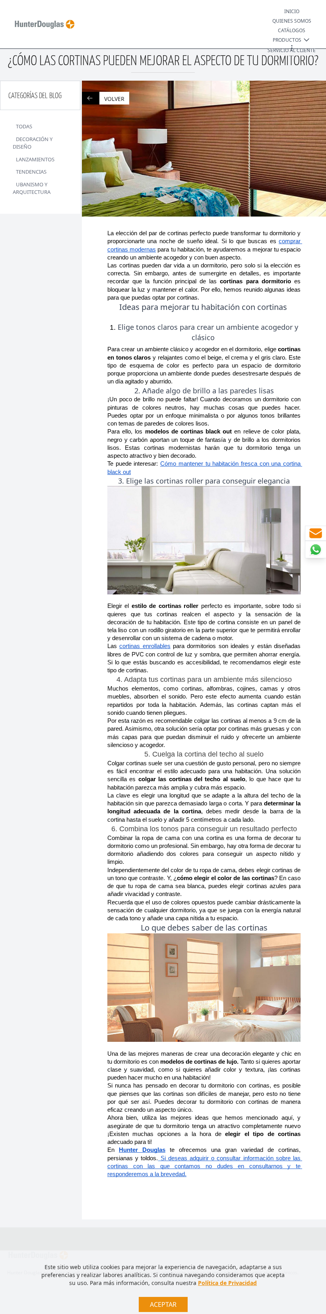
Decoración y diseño (32, 143)
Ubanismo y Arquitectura (31, 188)
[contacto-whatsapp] (315, 549)
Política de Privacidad (227, 1283)
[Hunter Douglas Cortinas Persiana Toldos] (41, 24)
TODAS (24, 126)
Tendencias (31, 171)
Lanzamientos (35, 159)
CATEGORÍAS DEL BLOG (35, 96)
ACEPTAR (163, 1304)
